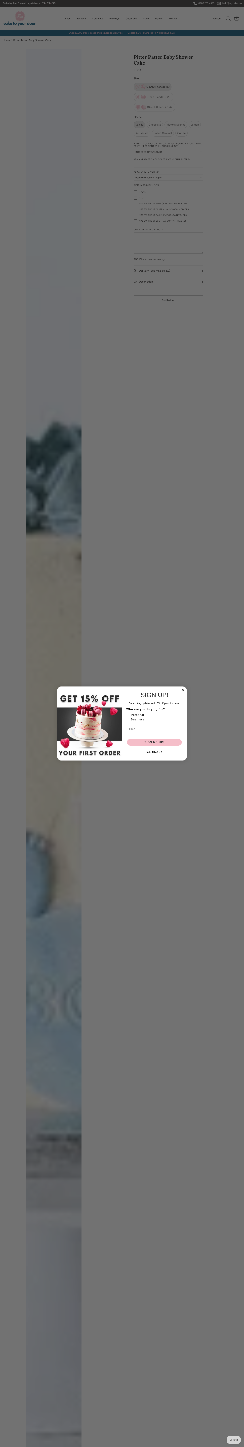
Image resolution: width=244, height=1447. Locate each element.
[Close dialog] (183, 690)
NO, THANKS (154, 752)
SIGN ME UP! (154, 742)
